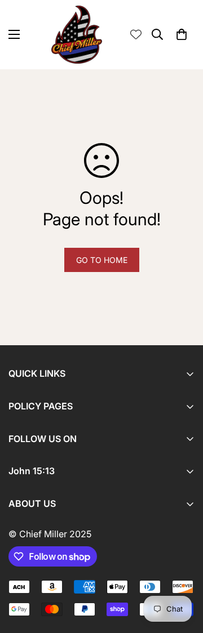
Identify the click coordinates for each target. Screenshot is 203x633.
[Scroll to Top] (182, 573)
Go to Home (101, 260)
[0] (182, 34)
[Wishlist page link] (136, 34)
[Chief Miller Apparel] (76, 34)
